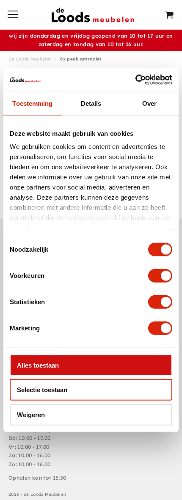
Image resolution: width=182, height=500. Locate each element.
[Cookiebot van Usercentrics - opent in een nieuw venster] (135, 79)
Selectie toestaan (42, 389)
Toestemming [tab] (32, 103)
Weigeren (31, 414)
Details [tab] (91, 103)
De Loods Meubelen (30, 59)
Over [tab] (149, 103)
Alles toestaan (38, 364)
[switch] (160, 275)
